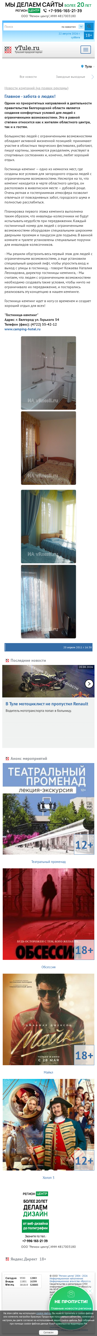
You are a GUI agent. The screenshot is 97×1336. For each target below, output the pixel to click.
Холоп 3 (68, 1166)
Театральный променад (62, 850)
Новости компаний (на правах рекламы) (36, 88)
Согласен (48, 1332)
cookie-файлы (43, 1313)
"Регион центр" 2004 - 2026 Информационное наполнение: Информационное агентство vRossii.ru (70, 1278)
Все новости (28, 77)
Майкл (68, 1061)
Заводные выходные (70, 77)
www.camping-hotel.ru (23, 329)
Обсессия (67, 956)
